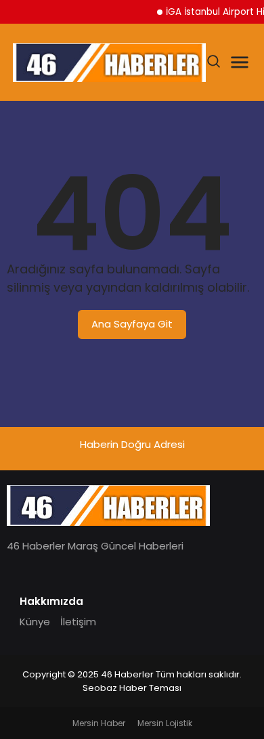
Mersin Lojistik (164, 723)
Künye (35, 621)
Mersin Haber (98, 723)
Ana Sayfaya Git (132, 324)
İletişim (78, 621)
